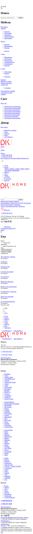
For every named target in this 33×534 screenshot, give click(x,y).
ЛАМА (17, 169)
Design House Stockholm (11, 403)
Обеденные (8, 59)
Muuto (6, 445)
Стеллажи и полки (6, 92)
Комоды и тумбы (6, 81)
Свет (5, 174)
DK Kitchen (8, 407)
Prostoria (7, 461)
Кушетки (7, 31)
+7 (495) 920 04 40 (6, 155)
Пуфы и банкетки (6, 83)
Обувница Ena (5, 267)
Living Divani (8, 427)
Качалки (7, 44)
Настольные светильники (12, 111)
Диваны (3, 28)
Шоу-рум (7, 210)
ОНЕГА (12, 169)
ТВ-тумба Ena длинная (8, 257)
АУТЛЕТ (7, 177)
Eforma (6, 408)
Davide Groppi (8, 399)
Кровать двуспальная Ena (9, 286)
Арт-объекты (8, 137)
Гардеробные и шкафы (8, 91)
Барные (6, 73)
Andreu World (8, 377)
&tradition (7, 374)
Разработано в (5, 521)
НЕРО (27, 169)
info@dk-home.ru (6, 358)
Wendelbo (7, 476)
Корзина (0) (25, 158)
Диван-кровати (9, 36)
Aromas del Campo (10, 382)
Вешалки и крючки (10, 130)
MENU (6, 438)
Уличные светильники (11, 116)
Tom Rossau (8, 468)
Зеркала (6, 133)
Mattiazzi (7, 435)
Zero (5, 479)
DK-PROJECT (7, 331)
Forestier (6, 410)
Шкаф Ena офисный (7, 281)
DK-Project (7, 227)
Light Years (7, 425)
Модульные (8, 33)
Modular (6, 443)
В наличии (7, 179)
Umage (6, 469)
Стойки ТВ (4, 85)
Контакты (7, 158)
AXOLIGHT (8, 387)
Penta (6, 455)
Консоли (7, 65)
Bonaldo (6, 390)
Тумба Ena (4, 262)
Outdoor (3, 94)
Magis (6, 432)
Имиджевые (8, 38)
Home (2, 146)
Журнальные (8, 60)
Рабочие (7, 48)
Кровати (3, 80)
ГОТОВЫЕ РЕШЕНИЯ (11, 170)
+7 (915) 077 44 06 (6, 156)
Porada (6, 458)
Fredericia (7, 412)
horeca (3, 153)
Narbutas (7, 446)
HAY (6, 418)
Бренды (6, 180)
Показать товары (6, 251)
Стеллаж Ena (5, 276)
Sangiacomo (8, 463)
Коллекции (9, 204)
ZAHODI (7, 478)
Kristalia (6, 423)
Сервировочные (9, 62)
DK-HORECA (18, 331)
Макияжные (8, 57)
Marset (6, 433)
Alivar (6, 375)
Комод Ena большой (7, 296)
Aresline (6, 380)
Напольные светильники (12, 113)
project (3, 150)
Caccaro (6, 394)
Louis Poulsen (8, 430)
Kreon (6, 422)
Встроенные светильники (12, 118)
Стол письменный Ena (8, 301)
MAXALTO (8, 436)
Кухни (6, 167)
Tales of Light (8, 465)
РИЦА (6, 169)
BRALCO (7, 392)
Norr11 (6, 450)
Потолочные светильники (12, 108)
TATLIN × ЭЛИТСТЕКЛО (12, 466)
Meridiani (7, 440)
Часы (6, 132)
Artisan (6, 384)
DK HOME (7, 405)
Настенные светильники (12, 115)
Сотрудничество (10, 206)
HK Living (7, 420)
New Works (7, 448)
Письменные (8, 64)
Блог (2, 158)
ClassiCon (7, 397)
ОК (2, 532)
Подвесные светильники (12, 110)
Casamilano (7, 395)
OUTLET (21, 203)
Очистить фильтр (6, 249)
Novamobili (7, 451)
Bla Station (7, 389)
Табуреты (7, 76)
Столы (3, 54)
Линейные (7, 35)
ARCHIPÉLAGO (9, 379)
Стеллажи (7, 88)
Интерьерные (8, 46)
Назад (2, 230)
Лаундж (6, 51)
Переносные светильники (12, 106)
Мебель (6, 172)
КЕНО (22, 169)
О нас (6, 165)
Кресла (3, 41)
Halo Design (8, 417)
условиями (4, 527)
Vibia (6, 471)
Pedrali (6, 453)
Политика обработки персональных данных (14, 517)
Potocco (6, 460)
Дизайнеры (16, 204)
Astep (6, 385)
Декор (6, 175)
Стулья (3, 69)
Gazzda (6, 415)
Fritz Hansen (8, 413)
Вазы (6, 135)
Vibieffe (6, 473)
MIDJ (6, 441)
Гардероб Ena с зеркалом (8, 291)
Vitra (5, 474)
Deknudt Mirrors (9, 402)
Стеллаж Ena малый (7, 271)
